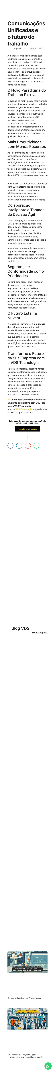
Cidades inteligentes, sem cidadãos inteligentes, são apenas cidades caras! (24, 1056)
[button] (10, 446)
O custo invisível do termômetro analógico (25, 998)
